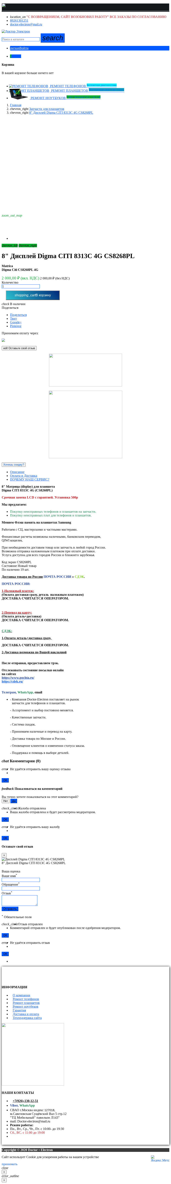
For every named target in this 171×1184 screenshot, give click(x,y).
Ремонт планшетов (26, 1003)
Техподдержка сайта (27, 1018)
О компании (21, 995)
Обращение (11, 884)
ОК (5, 780)
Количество (10, 282)
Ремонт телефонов (26, 999)
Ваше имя (9, 876)
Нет (5, 801)
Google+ (16, 322)
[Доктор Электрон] (16, 31)
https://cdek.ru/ (12, 681)
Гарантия (19, 1010)
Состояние (9, 566)
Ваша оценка (11, 871)
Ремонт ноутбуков (25, 1006)
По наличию (11, 569)
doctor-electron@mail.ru (26, 24)
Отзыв (7, 893)
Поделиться (10, 307)
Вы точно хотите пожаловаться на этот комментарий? (40, 797)
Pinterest (15, 326)
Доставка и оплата (26, 1014)
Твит (13, 318)
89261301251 (19, 20)
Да (13, 801)
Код (4, 562)
